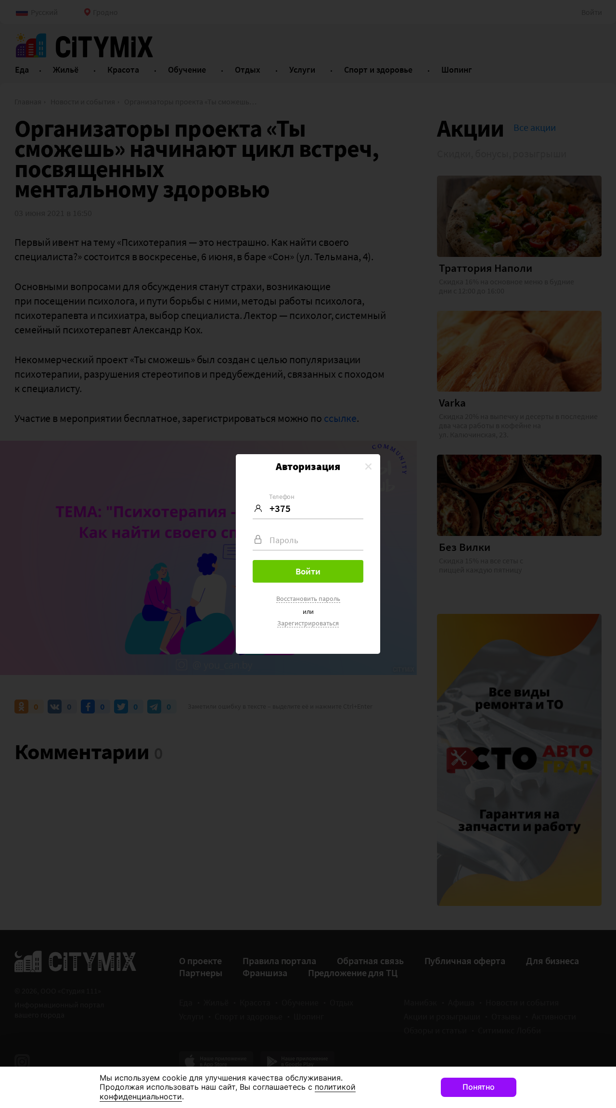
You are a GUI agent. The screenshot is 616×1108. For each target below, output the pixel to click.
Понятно (478, 1087)
